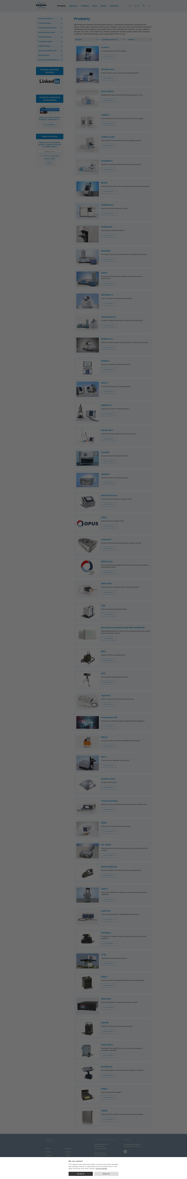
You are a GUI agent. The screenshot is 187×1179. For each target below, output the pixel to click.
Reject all (106, 1174)
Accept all (80, 1174)
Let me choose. (101, 1168)
